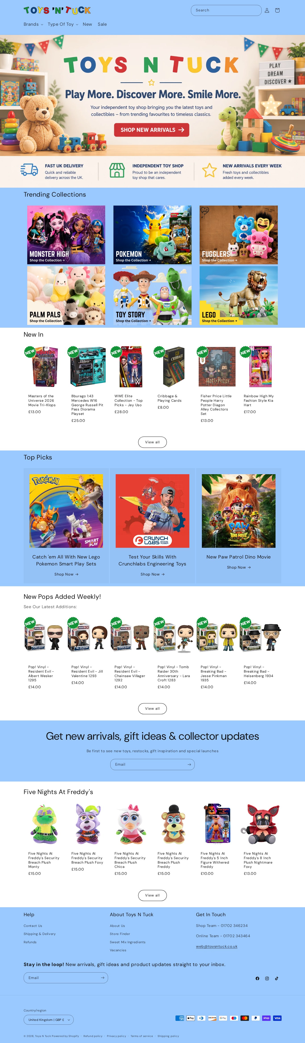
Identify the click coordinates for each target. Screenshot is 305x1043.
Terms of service (142, 1036)
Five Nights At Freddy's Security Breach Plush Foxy (87, 858)
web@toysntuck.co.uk (216, 946)
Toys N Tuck (43, 1036)
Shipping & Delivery (40, 934)
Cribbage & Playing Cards (170, 398)
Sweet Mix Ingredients (128, 942)
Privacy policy (116, 1036)
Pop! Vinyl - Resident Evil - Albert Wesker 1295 (41, 673)
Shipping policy (168, 1036)
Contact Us (33, 926)
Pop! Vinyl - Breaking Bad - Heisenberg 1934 (258, 671)
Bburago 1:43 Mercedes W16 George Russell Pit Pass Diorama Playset (87, 405)
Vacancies (118, 950)
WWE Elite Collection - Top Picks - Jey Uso (129, 400)
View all (152, 442)
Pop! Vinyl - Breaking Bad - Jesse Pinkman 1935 (214, 673)
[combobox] (226, 10)
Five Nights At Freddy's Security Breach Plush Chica (130, 860)
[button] (33, 24)
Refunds (30, 942)
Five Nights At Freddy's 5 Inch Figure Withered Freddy (215, 860)
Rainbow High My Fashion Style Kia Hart (259, 400)
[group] (152, 111)
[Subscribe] (189, 764)
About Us (117, 926)
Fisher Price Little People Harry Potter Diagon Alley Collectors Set (216, 405)
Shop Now (63, 574)
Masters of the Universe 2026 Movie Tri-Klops (42, 400)
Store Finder (120, 934)
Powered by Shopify (65, 1036)
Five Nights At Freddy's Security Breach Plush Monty (43, 860)
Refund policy (93, 1036)
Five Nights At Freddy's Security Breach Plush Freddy (173, 860)
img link (66, 208)
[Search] (256, 10)
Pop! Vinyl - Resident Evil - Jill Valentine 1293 (87, 671)
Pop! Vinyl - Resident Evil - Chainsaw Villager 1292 (130, 673)
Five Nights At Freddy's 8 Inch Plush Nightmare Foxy (258, 860)
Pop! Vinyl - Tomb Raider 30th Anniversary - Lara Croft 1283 (174, 673)
